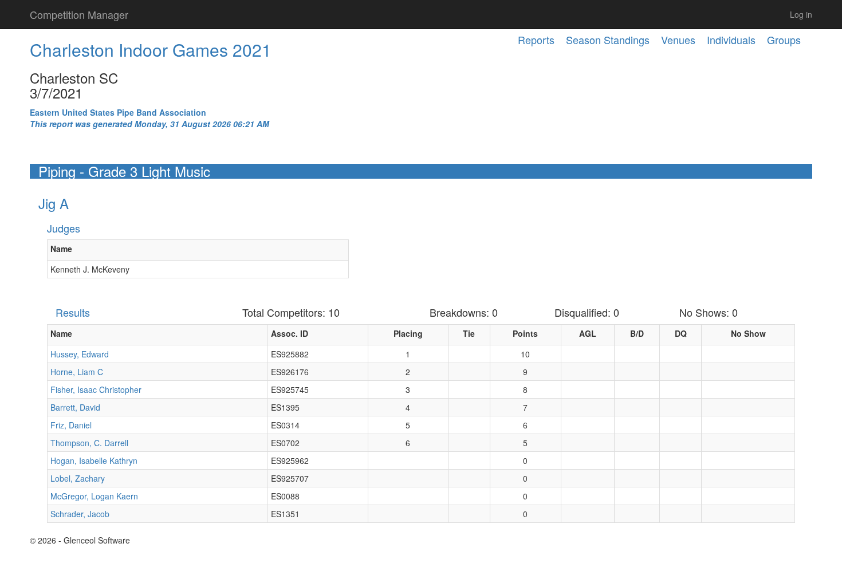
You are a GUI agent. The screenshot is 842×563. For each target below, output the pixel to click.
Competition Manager (79, 14)
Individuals (731, 39)
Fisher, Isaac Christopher (95, 389)
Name (61, 248)
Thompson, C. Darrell (89, 442)
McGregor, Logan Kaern (94, 496)
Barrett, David (75, 407)
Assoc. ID (289, 333)
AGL (587, 333)
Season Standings (608, 39)
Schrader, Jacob (79, 513)
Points (525, 333)
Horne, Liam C (76, 371)
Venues (678, 39)
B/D (637, 333)
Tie (469, 333)
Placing (408, 333)
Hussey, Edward (79, 354)
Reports (536, 39)
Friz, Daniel (71, 425)
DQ (681, 333)
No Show (748, 333)
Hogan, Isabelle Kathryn (93, 460)
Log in (801, 14)
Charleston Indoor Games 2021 (151, 49)
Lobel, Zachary (77, 478)
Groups (784, 39)
